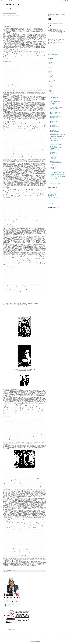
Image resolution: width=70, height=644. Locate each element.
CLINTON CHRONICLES (53, 157)
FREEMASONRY (52, 169)
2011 (50, 72)
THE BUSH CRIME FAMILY (54, 153)
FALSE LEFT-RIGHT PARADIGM (55, 109)
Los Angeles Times (52, 198)
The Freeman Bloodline (53, 125)
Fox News (50, 196)
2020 (50, 63)
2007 (50, 77)
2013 (50, 70)
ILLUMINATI (52, 168)
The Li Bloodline (52, 122)
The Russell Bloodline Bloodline (55, 116)
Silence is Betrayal (11, 4)
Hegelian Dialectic (53, 104)
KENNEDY (7, 571)
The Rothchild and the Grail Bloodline (55, 149)
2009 (50, 75)
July (51, 85)
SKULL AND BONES (53, 158)
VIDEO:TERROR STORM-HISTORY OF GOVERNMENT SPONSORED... (56, 183)
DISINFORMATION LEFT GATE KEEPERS (56, 107)
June (51, 86)
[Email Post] (17, 570)
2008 (50, 76)
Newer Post (5, 575)
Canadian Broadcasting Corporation (54, 192)
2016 (50, 68)
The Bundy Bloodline (53, 129)
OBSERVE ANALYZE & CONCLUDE (53, 54)
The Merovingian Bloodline (54, 113)
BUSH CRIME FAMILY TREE (54, 140)
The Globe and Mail (52, 202)
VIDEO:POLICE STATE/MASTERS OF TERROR (57, 171)
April (51, 89)
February (51, 91)
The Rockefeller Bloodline (54, 117)
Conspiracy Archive (52, 193)
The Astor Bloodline (53, 130)
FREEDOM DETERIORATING (54, 131)
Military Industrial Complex (54, 161)
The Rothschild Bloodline (54, 118)
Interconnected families (53, 111)
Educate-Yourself (51, 195)
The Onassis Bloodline (53, 121)
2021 (50, 62)
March (51, 90)
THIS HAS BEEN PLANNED (54, 156)
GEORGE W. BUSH (53, 152)
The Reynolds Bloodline (53, 120)
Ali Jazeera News (51, 188)
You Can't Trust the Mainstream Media (55, 162)
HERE (55, 45)
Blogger (39, 641)
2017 (50, 67)
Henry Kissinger (52, 103)
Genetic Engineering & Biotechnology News (55, 197)
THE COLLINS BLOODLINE (54, 127)
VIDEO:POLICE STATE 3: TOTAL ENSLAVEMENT (57, 176)
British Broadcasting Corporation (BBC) (55, 189)
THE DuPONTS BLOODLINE (54, 126)
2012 (50, 71)
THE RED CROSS (52, 146)
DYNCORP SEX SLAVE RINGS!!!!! (55, 98)
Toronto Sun (51, 203)
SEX (50, 141)
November (51, 80)
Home (25, 575)
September (52, 82)
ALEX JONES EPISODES (54, 97)
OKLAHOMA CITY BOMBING (54, 108)
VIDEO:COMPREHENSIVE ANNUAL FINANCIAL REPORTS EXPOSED (57, 178)
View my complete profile (52, 36)
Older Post (44, 575)
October (51, 81)
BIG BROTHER (52, 96)
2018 (50, 66)
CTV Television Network (52, 194)
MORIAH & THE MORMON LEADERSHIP (56, 112)
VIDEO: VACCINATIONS (53, 167)
